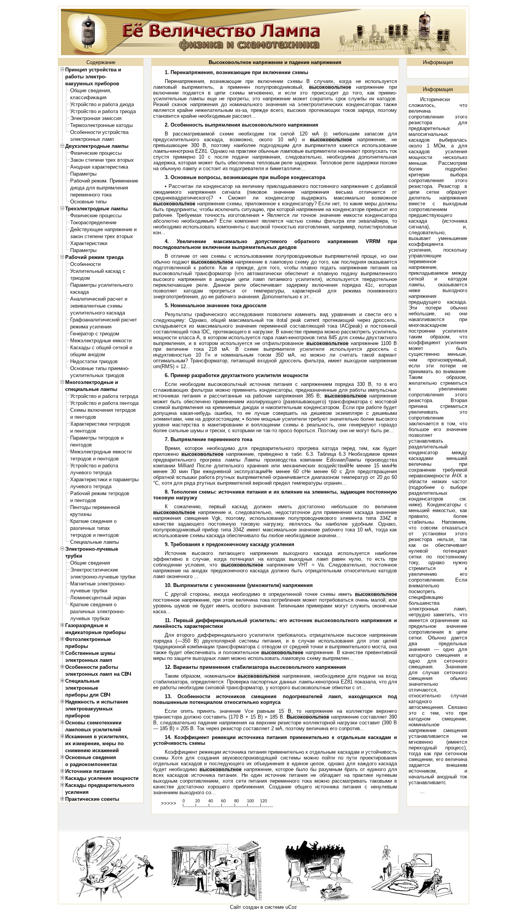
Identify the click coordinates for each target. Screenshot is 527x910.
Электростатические (94, 570)
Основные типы (88, 202)
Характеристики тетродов (100, 424)
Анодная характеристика (99, 167)
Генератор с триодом (94, 334)
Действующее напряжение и (103, 229)
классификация (88, 97)
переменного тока (90, 195)
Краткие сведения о (93, 521)
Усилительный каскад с (97, 271)
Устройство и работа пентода (104, 403)
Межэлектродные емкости (101, 340)
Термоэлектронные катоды (101, 125)
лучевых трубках (90, 618)
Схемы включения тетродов (103, 410)
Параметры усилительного (101, 285)
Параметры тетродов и (96, 438)
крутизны (80, 514)
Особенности (85, 264)
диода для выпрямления (99, 188)
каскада (79, 292)
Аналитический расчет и (98, 299)
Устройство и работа (94, 466)
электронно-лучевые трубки (102, 577)
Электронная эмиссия (96, 118)
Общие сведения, (90, 90)
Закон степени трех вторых (102, 160)
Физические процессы (96, 153)
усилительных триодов (97, 375)
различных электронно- (97, 611)
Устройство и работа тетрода (104, 396)
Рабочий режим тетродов (99, 493)
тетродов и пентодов (94, 459)
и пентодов (83, 417)
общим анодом (87, 354)
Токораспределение (93, 222)
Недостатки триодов (94, 361)
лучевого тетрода (90, 472)
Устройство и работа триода (103, 111)
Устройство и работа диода (102, 104)
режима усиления (90, 327)
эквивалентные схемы (96, 306)
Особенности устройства (99, 132)
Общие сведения (90, 563)
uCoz (291, 907)
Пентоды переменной (95, 507)
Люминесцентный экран (98, 597)
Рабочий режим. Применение (104, 181)
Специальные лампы (94, 542)
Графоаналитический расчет (103, 320)
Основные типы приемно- (99, 368)
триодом (80, 278)
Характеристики (88, 243)
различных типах (90, 528)
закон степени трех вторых (101, 236)
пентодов (81, 445)
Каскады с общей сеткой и (101, 347)
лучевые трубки (88, 591)
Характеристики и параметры (104, 479)
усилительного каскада (97, 313)
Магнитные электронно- (97, 584)
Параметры (83, 174)
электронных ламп (92, 139)
